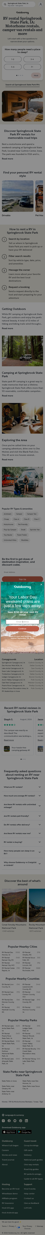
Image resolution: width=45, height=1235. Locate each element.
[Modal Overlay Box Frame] (22, 617)
